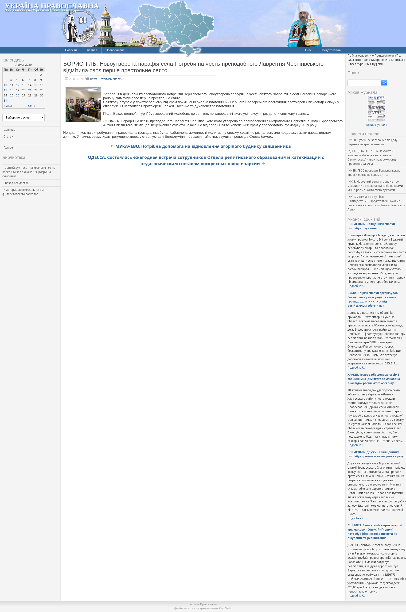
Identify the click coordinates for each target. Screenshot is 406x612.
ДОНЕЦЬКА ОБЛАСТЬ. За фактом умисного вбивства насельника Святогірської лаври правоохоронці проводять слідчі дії (372, 157)
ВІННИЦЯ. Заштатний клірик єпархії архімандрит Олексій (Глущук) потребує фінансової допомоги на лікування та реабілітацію (374, 531)
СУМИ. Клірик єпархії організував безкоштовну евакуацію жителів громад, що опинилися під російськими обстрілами (372, 299)
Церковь (9, 130)
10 (5, 85)
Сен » (32, 106)
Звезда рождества (16, 183)
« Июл (8, 106)
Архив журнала (376, 125)
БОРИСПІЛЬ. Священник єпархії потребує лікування (371, 226)
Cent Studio (225, 608)
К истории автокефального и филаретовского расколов (23, 192)
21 (29, 90)
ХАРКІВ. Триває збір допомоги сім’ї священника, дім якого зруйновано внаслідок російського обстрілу (373, 379)
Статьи (8, 136)
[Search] (384, 83)
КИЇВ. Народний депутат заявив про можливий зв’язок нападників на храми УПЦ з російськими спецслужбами (375, 186)
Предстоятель (330, 50)
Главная (91, 50)
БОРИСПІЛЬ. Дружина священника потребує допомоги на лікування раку (375, 454)
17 (5, 90)
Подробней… (356, 286)
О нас (308, 50)
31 (5, 101)
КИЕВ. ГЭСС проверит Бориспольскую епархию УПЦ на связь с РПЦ (373, 172)
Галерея (9, 147)
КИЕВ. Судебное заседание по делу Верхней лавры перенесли (372, 142)
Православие (115, 50)
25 (11, 95)
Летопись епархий (111, 79)
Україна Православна (52, 5)
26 (17, 95)
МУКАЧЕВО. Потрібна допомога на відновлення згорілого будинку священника (203, 146)
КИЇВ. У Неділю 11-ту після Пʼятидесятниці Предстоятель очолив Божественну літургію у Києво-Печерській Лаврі (376, 203)
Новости (71, 50)
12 (17, 85)
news (93, 79)
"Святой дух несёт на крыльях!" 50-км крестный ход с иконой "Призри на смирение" (28, 172)
